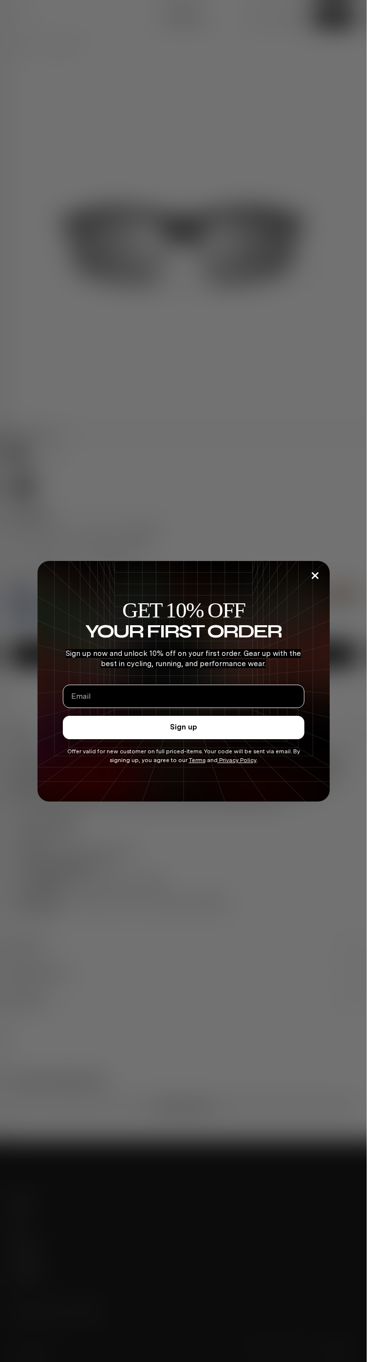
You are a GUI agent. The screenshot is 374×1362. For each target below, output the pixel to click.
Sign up (183, 727)
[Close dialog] (315, 575)
